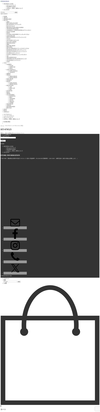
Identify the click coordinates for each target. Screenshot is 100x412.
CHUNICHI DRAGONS (12, 28)
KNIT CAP (12, 88)
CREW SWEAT (13, 76)
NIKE (7, 44)
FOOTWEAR (9, 103)
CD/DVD (8, 105)
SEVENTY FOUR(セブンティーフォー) (16, 51)
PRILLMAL (9, 47)
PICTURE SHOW (10, 45)
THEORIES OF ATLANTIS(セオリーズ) (16, 58)
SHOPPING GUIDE (8, 3)
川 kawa (8, 38)
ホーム (2, 125)
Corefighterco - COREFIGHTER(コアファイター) (18, 30)
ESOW (8, 32)
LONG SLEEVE (13, 70)
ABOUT (6, 17)
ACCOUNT (6, 9)
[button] (4, 14)
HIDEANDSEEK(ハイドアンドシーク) (16, 37)
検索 (16, 12)
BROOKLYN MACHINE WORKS (14, 27)
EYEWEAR (9, 90)
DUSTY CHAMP (10, 31)
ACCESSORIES (10, 94)
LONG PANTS (13, 82)
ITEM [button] (5, 63)
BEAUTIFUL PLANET (12, 23)
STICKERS (12, 98)
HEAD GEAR (9, 85)
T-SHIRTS (8, 64)
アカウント (6, 278)
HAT (10, 89)
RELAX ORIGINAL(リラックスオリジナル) (17, 48)
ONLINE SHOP (7, 19)
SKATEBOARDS (10, 106)
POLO (11, 68)
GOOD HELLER (10, 35)
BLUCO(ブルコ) (10, 26)
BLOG (5, 110)
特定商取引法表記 (11, 6)
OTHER (11, 102)
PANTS (8, 81)
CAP (10, 86)
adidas (7, 21)
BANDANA (12, 96)
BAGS (8, 92)
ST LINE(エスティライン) (13, 53)
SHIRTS (8, 73)
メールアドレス (5, 136)
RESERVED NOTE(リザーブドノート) (16, 49)
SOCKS (11, 99)
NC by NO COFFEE (11, 41)
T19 (7, 56)
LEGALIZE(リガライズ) (12, 40)
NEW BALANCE (10, 43)
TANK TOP (12, 67)
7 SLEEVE (12, 72)
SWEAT (8, 74)
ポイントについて (11, 5)
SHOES (8, 93)
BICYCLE (9, 107)
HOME (5, 16)
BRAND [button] (6, 20)
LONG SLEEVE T (11, 69)
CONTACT (6, 111)
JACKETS (9, 80)
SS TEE (11, 65)
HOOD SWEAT (13, 77)
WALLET (11, 101)
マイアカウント (8, 114)
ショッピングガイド (9, 115)
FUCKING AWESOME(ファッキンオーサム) (17, 34)
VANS (8, 61)
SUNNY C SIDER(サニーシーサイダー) (16, 54)
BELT (10, 97)
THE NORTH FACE (11, 57)
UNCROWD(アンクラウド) (13, 60)
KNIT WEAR (9, 78)
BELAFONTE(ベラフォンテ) (13, 24)
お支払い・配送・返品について (14, 8)
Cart (5, 283)
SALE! (5, 109)
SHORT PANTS (13, 84)
